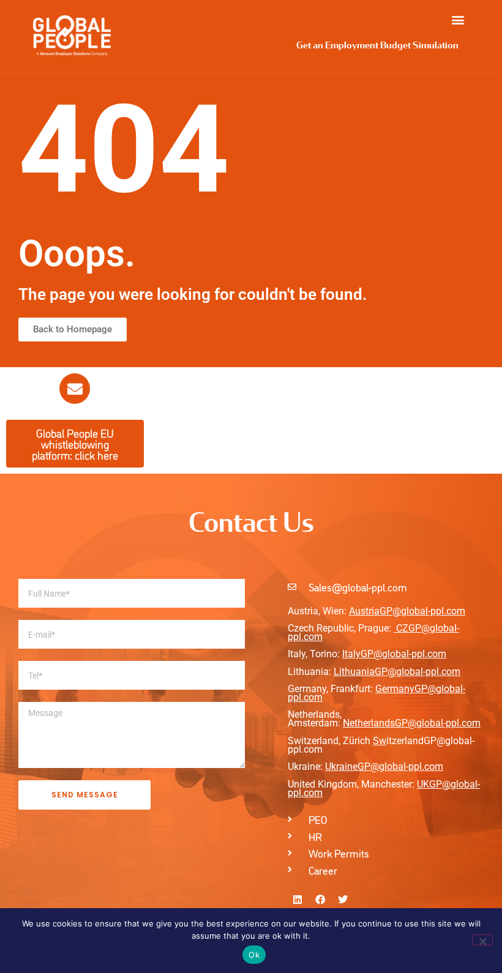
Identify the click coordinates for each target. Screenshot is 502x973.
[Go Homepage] (72, 35)
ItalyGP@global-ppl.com (394, 654)
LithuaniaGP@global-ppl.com (397, 671)
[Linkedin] (297, 899)
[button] (458, 19)
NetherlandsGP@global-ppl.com (412, 723)
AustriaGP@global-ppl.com (407, 611)
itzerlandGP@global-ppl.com (381, 745)
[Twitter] (343, 899)
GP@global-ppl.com (400, 766)
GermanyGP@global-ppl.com (376, 693)
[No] (482, 939)
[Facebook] (320, 899)
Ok (254, 955)
